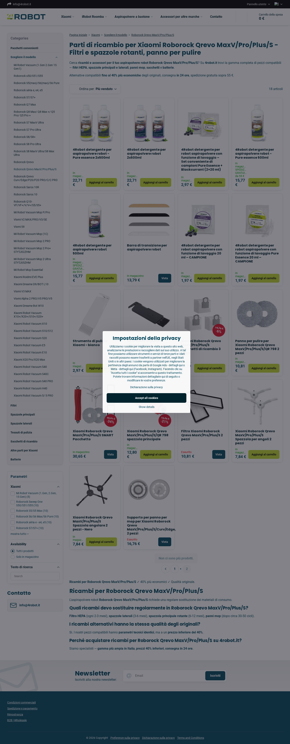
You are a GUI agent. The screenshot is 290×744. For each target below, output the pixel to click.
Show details (146, 407)
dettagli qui (176, 365)
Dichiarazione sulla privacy (146, 387)
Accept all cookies (146, 398)
